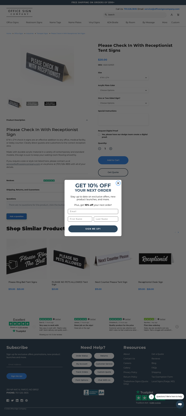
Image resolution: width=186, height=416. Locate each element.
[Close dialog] (118, 183)
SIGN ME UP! (93, 229)
